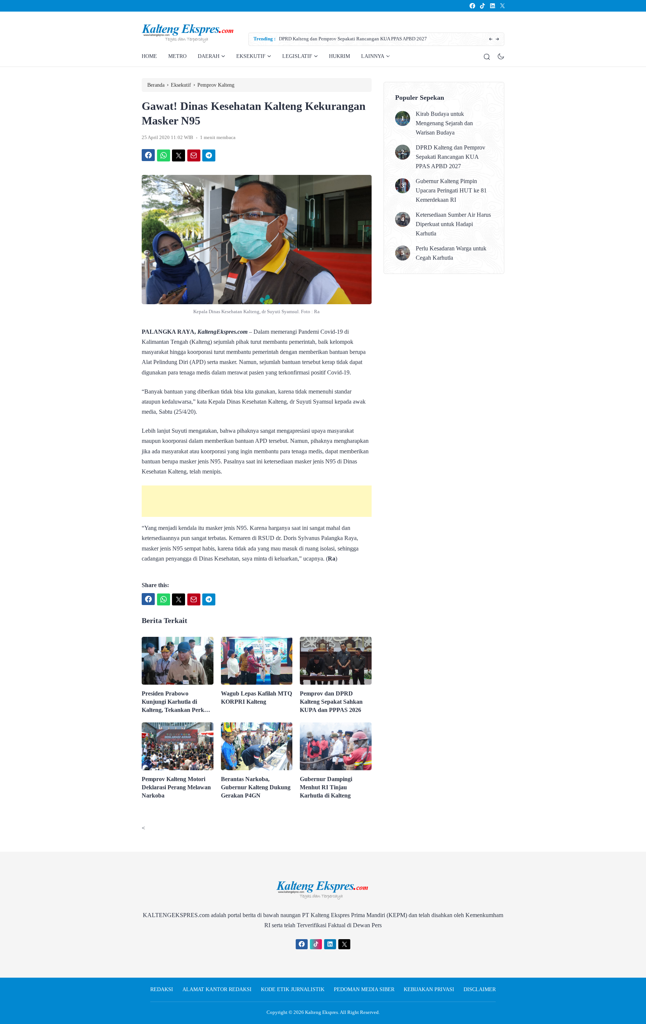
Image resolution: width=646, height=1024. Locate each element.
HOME (149, 56)
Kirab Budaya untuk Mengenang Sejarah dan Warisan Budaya (444, 123)
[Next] (497, 39)
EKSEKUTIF (250, 56)
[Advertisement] (257, 501)
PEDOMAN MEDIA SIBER (364, 989)
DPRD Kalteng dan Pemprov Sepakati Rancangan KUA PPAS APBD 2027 (353, 38)
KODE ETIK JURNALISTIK (292, 989)
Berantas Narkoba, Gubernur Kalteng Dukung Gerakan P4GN (255, 787)
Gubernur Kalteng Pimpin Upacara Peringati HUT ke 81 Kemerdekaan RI (451, 190)
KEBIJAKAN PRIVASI (429, 989)
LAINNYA (372, 56)
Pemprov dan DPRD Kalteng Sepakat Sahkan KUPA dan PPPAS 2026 (331, 701)
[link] (472, 6)
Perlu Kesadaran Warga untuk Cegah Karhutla (451, 253)
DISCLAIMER (480, 989)
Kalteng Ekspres (321, 1012)
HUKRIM (339, 56)
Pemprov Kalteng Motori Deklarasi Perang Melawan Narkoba (176, 787)
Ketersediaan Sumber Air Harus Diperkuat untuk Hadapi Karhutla (453, 224)
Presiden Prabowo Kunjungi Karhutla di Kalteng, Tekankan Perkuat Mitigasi (177, 702)
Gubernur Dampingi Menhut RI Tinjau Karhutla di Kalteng (326, 787)
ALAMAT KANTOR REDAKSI (217, 989)
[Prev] (490, 39)
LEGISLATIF (297, 56)
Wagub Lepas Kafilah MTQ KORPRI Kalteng (256, 697)
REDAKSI (161, 989)
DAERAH (208, 56)
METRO (177, 56)
